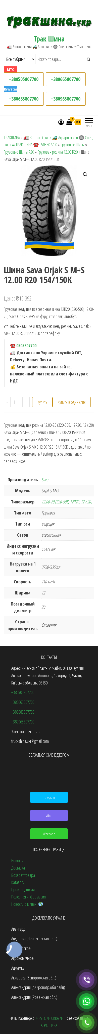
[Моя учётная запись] (61, 122)
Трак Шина (49, 39)
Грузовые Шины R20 (19, 152)
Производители (23, 889)
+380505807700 (23, 79)
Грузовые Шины (72, 145)
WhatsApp (49, 833)
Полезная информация (28, 897)
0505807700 (26, 345)
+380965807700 (65, 98)
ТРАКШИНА (12, 138)
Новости (17, 860)
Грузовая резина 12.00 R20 (57, 152)
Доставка (18, 868)
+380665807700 (65, 79)
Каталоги (18, 882)
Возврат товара (23, 875)
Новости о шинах (24, 904)
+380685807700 (23, 98)
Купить (42, 402)
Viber (49, 815)
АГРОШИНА (49, 1025)
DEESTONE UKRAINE (49, 1018)
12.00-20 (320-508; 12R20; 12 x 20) (66, 502)
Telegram (49, 797)
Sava (44, 480)
